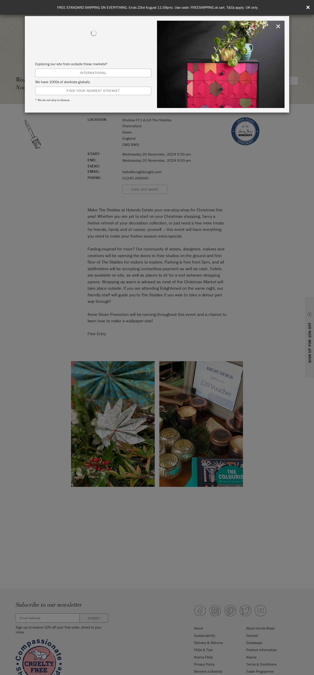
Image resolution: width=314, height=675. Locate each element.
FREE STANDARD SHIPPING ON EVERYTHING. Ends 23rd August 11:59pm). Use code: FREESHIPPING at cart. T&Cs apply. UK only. (158, 7)
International (93, 73)
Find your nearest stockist (93, 90)
